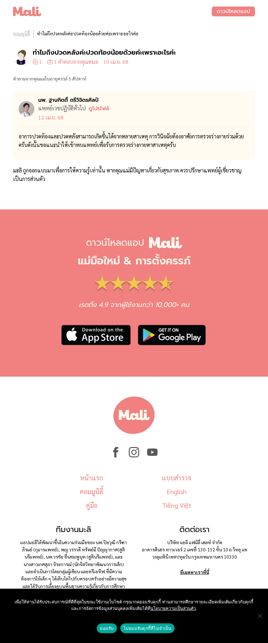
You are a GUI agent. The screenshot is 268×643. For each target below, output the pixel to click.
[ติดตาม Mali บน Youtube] (152, 455)
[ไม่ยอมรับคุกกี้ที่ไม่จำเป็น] (260, 616)
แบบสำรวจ (176, 477)
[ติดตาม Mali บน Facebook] (115, 455)
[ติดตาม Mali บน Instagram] (134, 455)
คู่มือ (91, 505)
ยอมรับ (106, 628)
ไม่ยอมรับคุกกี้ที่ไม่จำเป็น (147, 628)
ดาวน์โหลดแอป (233, 11)
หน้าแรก (91, 477)
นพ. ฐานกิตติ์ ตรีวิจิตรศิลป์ (68, 100)
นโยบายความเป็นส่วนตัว (173, 608)
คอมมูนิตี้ (21, 33)
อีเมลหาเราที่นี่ (194, 572)
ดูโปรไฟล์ (99, 109)
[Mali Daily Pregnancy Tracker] (112, 11)
